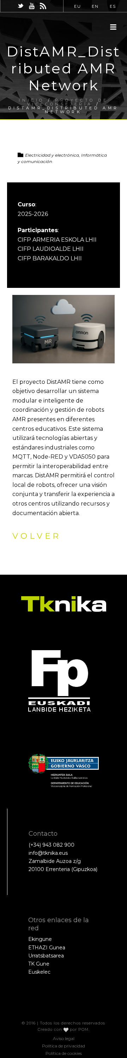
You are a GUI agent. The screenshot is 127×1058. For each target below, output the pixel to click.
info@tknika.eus (48, 853)
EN (95, 6)
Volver (36, 536)
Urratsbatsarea (46, 956)
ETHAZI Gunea (46, 947)
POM (83, 1029)
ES (113, 6)
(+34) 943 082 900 (51, 845)
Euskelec (39, 972)
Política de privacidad (63, 1045)
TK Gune (38, 964)
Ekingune (40, 939)
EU (77, 6)
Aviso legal (63, 1038)
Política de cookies (64, 1053)
